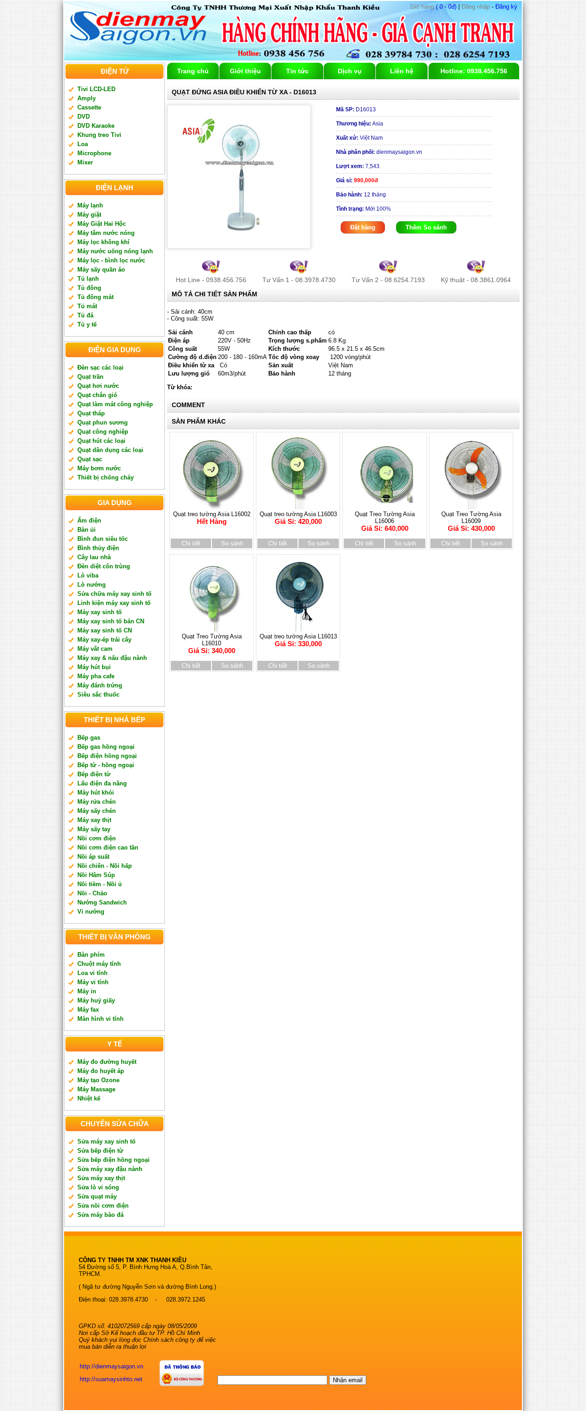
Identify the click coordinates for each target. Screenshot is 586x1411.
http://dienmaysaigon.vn (111, 1366)
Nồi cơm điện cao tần (107, 847)
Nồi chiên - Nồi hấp (104, 865)
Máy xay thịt (94, 820)
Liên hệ (401, 71)
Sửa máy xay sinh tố (106, 1141)
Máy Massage (96, 1089)
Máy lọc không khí (103, 242)
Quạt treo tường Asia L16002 (211, 518)
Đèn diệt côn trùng (103, 566)
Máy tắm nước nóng (106, 232)
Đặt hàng (362, 227)
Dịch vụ (350, 71)
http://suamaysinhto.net (111, 1379)
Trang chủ (193, 71)
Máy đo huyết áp (100, 1071)
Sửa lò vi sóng (98, 1187)
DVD (83, 116)
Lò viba (87, 575)
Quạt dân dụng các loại (110, 450)
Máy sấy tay (93, 829)
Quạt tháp (91, 413)
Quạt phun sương (102, 422)
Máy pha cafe (95, 676)
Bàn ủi (86, 529)
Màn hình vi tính (100, 1018)
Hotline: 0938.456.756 (473, 71)
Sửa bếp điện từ (100, 1150)
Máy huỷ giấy (96, 1000)
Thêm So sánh (426, 227)
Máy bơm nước (99, 468)
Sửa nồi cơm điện (103, 1205)
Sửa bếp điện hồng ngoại (113, 1159)
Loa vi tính (92, 973)
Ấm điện (89, 520)
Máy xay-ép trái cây (104, 639)
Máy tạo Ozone (98, 1080)
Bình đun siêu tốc (102, 538)
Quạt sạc (89, 459)
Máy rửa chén (96, 801)
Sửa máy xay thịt (101, 1178)
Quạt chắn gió (97, 395)
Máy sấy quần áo (101, 269)
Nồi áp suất (93, 856)
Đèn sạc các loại (100, 367)
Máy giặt (89, 214)
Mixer (85, 162)
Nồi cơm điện (96, 838)
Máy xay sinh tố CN (104, 630)
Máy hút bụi (94, 667)
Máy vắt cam (95, 648)
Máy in (86, 991)
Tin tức (297, 71)
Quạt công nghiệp (102, 431)
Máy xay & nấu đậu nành (112, 657)
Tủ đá (85, 315)
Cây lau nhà (94, 557)
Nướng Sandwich (102, 902)
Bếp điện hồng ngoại (107, 755)
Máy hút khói (95, 792)
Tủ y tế (87, 324)
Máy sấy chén (96, 810)
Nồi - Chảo (92, 893)
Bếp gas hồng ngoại (106, 746)
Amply (86, 98)
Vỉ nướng (90, 911)
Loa (82, 144)
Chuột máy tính (99, 963)
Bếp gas (88, 737)
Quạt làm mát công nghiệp (115, 404)
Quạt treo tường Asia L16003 (298, 518)
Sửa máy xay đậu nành (109, 1169)
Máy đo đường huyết (106, 1061)
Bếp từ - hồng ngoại (105, 765)
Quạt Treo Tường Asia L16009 (471, 521)
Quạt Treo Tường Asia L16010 (212, 643)
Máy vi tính (93, 982)
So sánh (232, 543)
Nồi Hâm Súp (96, 875)
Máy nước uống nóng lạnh (115, 251)
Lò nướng (91, 584)
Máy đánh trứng (99, 685)
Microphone (94, 153)
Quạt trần (90, 376)
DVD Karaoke (95, 125)
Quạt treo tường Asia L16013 (298, 640)
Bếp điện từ (93, 774)
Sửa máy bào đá (100, 1214)
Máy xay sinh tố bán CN (110, 621)
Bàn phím (91, 954)
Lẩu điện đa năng (102, 783)
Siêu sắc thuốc (98, 694)
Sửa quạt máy (97, 1196)
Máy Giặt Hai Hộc (101, 223)
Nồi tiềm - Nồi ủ (99, 884)
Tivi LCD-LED (96, 89)
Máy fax (88, 1009)
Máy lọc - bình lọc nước (111, 260)
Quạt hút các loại (101, 440)
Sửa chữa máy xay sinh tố (114, 593)
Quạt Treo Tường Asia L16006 (385, 521)
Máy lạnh (90, 205)
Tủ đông (89, 287)
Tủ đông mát (95, 297)
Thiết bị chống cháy (105, 477)
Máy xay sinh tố (99, 612)
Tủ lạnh (88, 278)
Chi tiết (191, 543)
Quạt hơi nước (98, 385)
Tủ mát (87, 306)
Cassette (89, 107)
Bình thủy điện (98, 548)
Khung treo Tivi (99, 134)
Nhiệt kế (88, 1098)
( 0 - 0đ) (433, 6)
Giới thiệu (245, 71)
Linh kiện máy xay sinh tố (114, 602)
